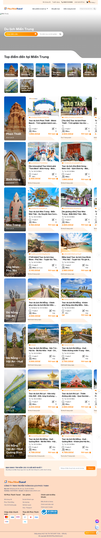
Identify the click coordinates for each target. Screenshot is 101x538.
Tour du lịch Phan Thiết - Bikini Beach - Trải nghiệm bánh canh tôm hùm (43, 121)
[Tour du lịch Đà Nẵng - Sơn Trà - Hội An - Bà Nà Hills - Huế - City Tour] (43, 334)
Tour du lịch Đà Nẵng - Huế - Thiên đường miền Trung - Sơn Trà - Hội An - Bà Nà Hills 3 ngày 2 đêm (76, 349)
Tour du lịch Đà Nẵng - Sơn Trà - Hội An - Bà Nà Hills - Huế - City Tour (43, 349)
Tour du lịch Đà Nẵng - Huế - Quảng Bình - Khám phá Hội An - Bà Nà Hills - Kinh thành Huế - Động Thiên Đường (76, 440)
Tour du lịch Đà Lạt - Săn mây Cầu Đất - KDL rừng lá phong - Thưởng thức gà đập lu (42, 394)
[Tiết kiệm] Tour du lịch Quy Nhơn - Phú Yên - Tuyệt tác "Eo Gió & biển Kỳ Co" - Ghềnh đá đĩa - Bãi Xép (42, 258)
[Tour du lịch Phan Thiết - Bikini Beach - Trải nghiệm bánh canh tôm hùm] (43, 106)
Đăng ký (90, 468)
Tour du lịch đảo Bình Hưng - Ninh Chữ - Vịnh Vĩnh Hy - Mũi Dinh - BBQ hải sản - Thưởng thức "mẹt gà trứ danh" (75, 167)
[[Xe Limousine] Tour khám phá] (43, 152)
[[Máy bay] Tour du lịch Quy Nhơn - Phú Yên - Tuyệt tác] (76, 243)
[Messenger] (97, 521)
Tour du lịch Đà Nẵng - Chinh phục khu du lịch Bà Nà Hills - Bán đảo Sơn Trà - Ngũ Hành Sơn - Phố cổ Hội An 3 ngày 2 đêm (42, 303)
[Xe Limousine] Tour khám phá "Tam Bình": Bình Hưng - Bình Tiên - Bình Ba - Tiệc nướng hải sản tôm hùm (42, 167)
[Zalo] (97, 527)
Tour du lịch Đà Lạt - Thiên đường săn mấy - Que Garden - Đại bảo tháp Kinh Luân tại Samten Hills (76, 394)
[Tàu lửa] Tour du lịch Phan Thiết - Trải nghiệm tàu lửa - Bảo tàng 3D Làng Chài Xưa (74, 121)
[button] (91, 2)
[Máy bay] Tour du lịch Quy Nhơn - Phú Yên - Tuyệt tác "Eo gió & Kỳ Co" (76, 258)
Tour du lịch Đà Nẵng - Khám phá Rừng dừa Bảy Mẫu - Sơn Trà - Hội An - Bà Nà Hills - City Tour (75, 303)
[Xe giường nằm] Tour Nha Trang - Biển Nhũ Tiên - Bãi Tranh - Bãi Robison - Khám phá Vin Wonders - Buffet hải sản (76, 212)
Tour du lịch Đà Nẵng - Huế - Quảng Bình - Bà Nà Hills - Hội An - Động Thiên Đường (42, 440)
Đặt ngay (52, 134)
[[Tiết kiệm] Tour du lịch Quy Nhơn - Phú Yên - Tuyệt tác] (43, 243)
